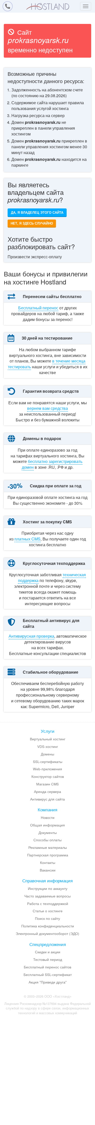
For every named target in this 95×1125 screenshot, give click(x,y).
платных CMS (27, 539)
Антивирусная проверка (31, 636)
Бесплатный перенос (38, 308)
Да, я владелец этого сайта (37, 212)
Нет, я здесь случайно (32, 223)
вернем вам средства (47, 408)
